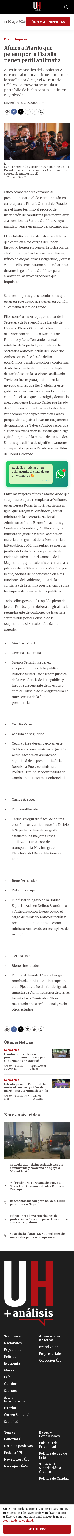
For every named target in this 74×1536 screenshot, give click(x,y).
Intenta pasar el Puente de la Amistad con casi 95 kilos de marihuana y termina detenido (26, 1087)
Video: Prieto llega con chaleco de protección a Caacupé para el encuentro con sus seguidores (39, 1219)
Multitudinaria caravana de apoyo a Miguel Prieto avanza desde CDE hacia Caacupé (37, 1186)
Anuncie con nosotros (49, 1338)
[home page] (37, 7)
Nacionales (11, 1050)
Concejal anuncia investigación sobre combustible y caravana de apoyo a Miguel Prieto (37, 1168)
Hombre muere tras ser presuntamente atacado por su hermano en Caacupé (24, 1057)
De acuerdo (37, 1529)
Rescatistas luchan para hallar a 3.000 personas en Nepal (37, 1202)
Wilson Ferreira (38, 1097)
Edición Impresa (15, 39)
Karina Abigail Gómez (38, 1067)
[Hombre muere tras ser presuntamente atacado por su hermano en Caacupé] (61, 1054)
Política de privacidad (18, 1520)
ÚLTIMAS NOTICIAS (48, 22)
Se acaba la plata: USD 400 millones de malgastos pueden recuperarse (37, 1235)
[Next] (65, 144)
